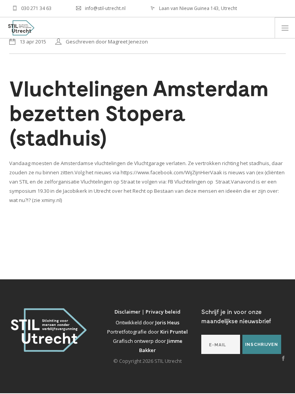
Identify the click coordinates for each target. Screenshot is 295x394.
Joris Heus (167, 322)
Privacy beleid (163, 311)
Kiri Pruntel (174, 331)
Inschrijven (261, 344)
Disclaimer (128, 311)
